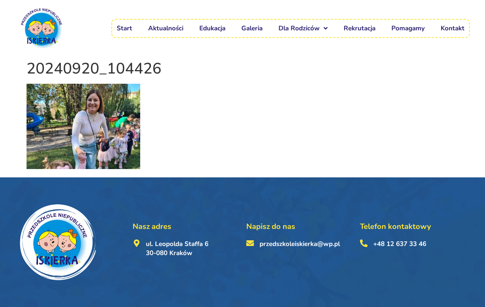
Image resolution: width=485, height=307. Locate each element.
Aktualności (165, 28)
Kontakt (453, 28)
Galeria (252, 28)
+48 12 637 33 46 (399, 244)
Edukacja (212, 28)
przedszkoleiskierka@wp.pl (300, 244)
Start (124, 28)
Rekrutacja (359, 28)
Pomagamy (408, 28)
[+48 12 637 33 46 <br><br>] (364, 243)
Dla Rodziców (299, 28)
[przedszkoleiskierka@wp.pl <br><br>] (250, 243)
